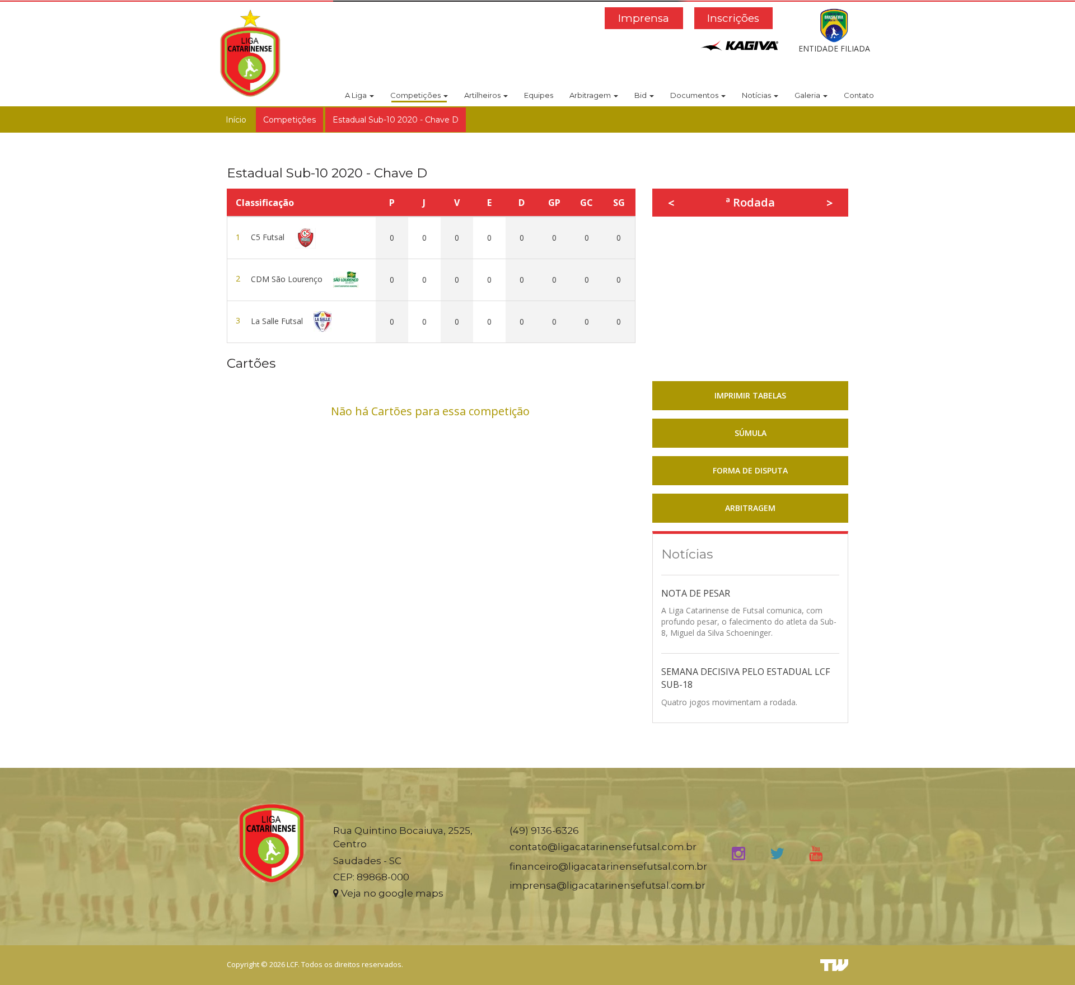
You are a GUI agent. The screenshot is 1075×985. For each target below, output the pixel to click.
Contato (859, 95)
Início (236, 120)
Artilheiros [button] (483, 95)
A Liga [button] (356, 95)
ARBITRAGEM (750, 508)
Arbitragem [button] (591, 95)
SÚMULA (750, 433)
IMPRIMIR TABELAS (750, 395)
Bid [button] (641, 95)
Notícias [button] (757, 95)
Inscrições (733, 18)
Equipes (538, 95)
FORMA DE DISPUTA (750, 470)
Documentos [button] (695, 95)
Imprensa (643, 18)
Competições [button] (416, 95)
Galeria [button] (808, 95)
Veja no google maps (391, 893)
